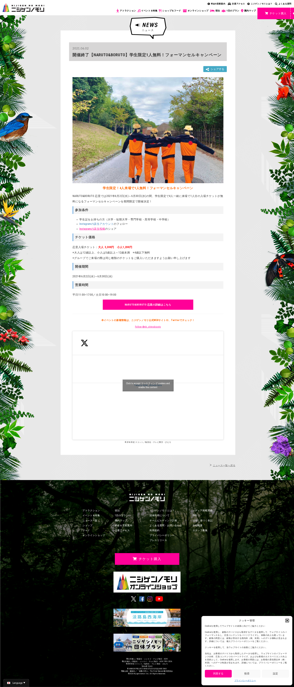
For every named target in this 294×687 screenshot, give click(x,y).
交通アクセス (238, 4)
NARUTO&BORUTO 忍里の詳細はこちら (148, 304)
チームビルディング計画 (163, 520)
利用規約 (155, 530)
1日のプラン (232, 10)
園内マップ (250, 10)
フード (86, 530)
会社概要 (198, 525)
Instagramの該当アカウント (96, 223)
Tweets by (148, 385)
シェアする (217, 69)
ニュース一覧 (90, 520)
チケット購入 (278, 13)
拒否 (246, 673)
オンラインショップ (198, 10)
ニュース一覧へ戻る (224, 465)
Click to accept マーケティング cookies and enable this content (148, 385)
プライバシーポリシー (245, 680)
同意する (218, 673)
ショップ (88, 525)
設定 (275, 673)
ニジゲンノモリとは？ (261, 4)
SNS (195, 515)
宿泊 (217, 10)
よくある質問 (285, 4)
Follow (148, 326)
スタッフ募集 (200, 530)
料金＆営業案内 (123, 525)
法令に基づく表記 (203, 520)
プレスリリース (158, 540)
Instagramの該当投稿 (92, 228)
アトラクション (128, 10)
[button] (287, 620)
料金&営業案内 (218, 4)
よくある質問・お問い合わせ (166, 525)
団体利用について (160, 515)
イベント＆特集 (149, 10)
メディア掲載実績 (203, 510)
